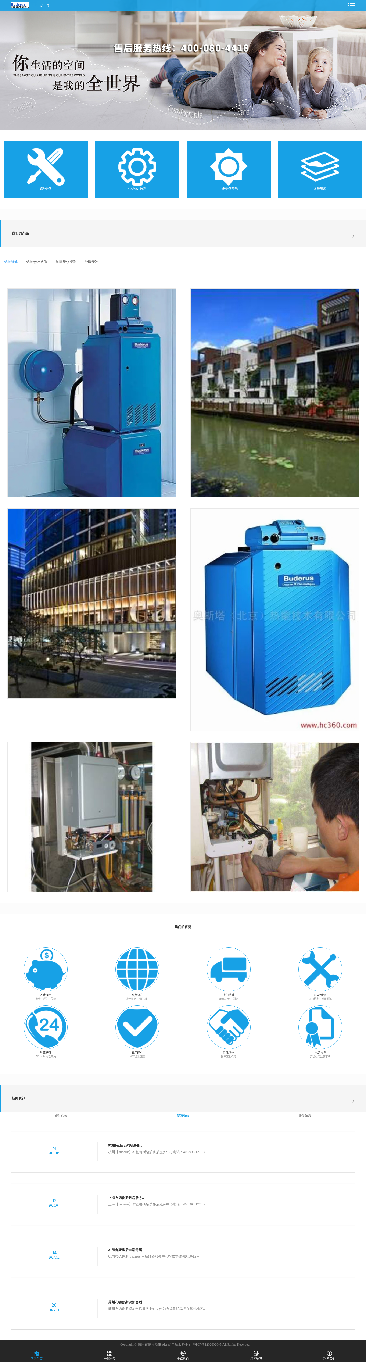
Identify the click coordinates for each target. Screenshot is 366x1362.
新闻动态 (183, 1115)
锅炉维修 (46, 188)
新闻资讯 (18, 1098)
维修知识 (305, 1115)
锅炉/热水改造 (36, 262)
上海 (47, 5)
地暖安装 (320, 188)
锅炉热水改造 (137, 188)
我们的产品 (20, 233)
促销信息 (61, 1115)
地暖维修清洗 (229, 188)
